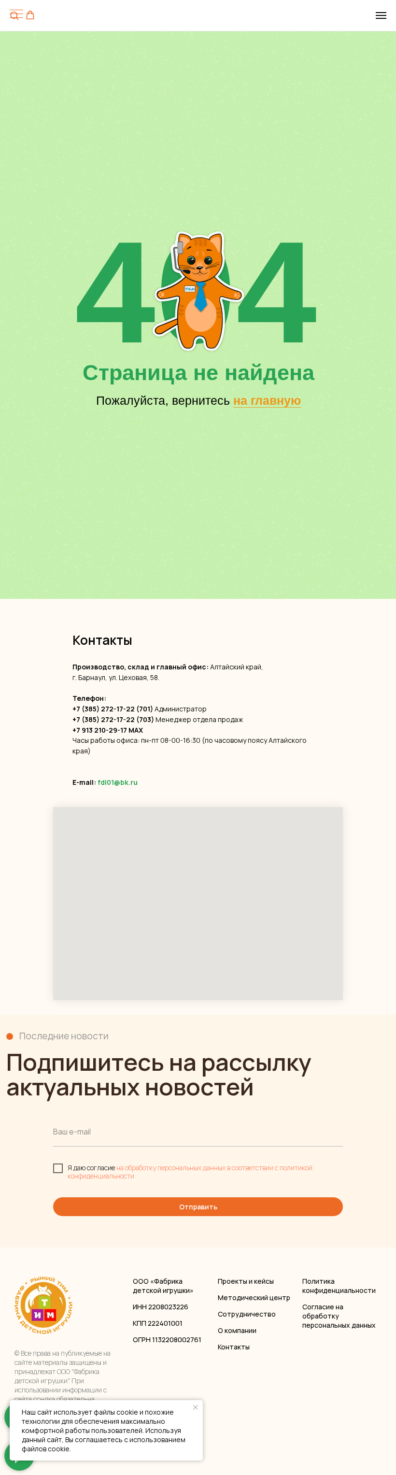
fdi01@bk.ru (118, 782)
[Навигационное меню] (381, 15)
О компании (237, 1330)
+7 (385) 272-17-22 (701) (112, 708)
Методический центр (254, 1297)
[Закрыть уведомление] (195, 1407)
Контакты (234, 1346)
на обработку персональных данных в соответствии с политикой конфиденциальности (190, 1171)
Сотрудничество (247, 1314)
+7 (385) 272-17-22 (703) (113, 719)
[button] (30, 15)
